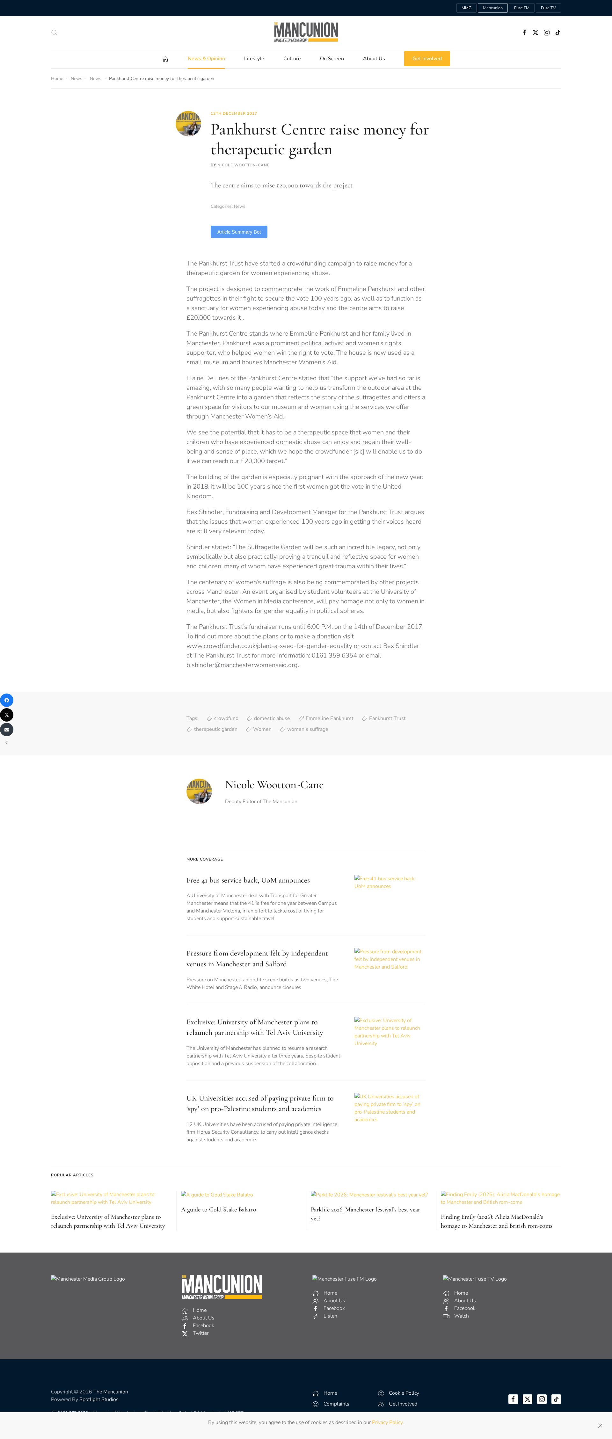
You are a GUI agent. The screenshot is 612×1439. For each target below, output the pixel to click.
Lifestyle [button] (254, 58)
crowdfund (226, 718)
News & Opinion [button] (206, 58)
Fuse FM (521, 8)
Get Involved (427, 58)
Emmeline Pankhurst (329, 718)
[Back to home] (306, 32)
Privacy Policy (387, 1422)
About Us (374, 58)
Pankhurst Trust (387, 718)
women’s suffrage (307, 729)
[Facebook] (6, 700)
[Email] (6, 729)
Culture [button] (292, 58)
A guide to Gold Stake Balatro (218, 1209)
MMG (466, 8)
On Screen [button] (332, 58)
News (239, 206)
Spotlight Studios (99, 1399)
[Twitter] (6, 715)
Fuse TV (548, 8)
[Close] (600, 1425)
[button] (54, 32)
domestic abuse (272, 718)
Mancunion (493, 8)
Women (262, 729)
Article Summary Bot (239, 232)
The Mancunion (110, 1391)
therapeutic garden (215, 729)
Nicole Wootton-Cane (243, 165)
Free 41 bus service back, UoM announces (248, 880)
